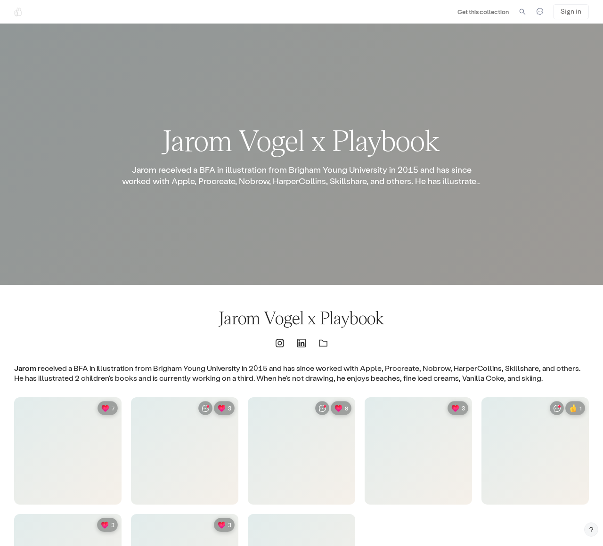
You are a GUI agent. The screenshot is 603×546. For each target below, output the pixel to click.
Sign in (571, 12)
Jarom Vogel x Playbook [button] (301, 139)
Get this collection (483, 11)
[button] (280, 343)
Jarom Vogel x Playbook (301, 317)
